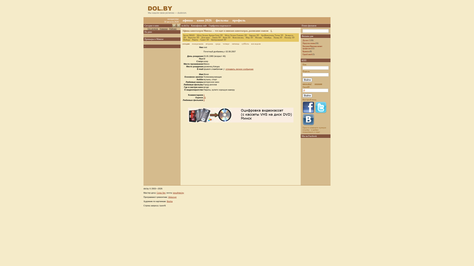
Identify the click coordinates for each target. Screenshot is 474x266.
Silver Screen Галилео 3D (236, 35)
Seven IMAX (189, 35)
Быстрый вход (309, 99)
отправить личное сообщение (239, 69)
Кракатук (306, 51)
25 (204, 97)
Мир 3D (249, 37)
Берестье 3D (193, 37)
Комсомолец (238, 37)
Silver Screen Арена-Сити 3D (210, 35)
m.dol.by (185, 25)
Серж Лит (161, 193)
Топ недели (152, 29)
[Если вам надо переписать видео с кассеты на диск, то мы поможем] (240, 122)
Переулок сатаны (309, 43)
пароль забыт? (307, 84)
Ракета (195, 40)
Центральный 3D (218, 40)
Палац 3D (278, 37)
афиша (188, 20)
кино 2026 (204, 20)
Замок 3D (216, 37)
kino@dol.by (178, 193)
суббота (245, 44)
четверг (226, 44)
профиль (239, 20)
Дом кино (205, 37)
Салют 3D (204, 40)
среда (217, 44)
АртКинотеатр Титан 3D (272, 35)
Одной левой (307, 54)
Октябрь (267, 37)
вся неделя (256, 44)
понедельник (197, 44)
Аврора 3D (254, 35)
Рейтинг (173, 29)
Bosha (170, 201)
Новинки (164, 29)
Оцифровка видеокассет (220, 25)
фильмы (222, 20)
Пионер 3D (289, 37)
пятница (235, 44)
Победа (186, 40)
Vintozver (172, 197)
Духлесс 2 (306, 40)
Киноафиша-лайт (199, 25)
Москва (258, 37)
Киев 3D (226, 37)
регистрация (318, 84)
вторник (209, 44)
